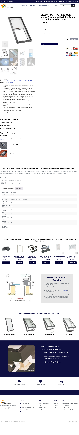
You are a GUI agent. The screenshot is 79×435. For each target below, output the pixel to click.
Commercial (32, 5)
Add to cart (74, 39)
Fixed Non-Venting (9, 334)
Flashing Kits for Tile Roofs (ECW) (45, 257)
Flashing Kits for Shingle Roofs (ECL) (32, 257)
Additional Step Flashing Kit (6, 257)
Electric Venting (49, 334)
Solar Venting (69, 334)
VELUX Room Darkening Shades (72, 257)
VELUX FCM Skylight (30, 80)
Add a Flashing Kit (45, 33)
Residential (23, 5)
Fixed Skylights (10, 82)
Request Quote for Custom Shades (49, 44)
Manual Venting (29, 334)
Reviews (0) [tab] (18, 188)
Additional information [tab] (8, 188)
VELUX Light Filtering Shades (59, 257)
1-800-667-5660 (61, 386)
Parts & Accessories (43, 5)
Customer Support (61, 384)
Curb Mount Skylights (10, 80)
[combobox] (65, 5)
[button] (33, 16)
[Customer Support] (61, 381)
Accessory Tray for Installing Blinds (19, 257)
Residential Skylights (20, 80)
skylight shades (63, 290)
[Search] (73, 5)
